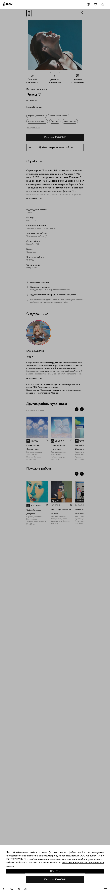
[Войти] (88, 4)
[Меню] (105, 889)
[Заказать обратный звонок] (11, 889)
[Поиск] (4, 889)
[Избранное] (95, 4)
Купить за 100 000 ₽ (55, 880)
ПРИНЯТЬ (55, 871)
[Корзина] (102, 4)
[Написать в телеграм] (18, 889)
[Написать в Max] (25, 889)
